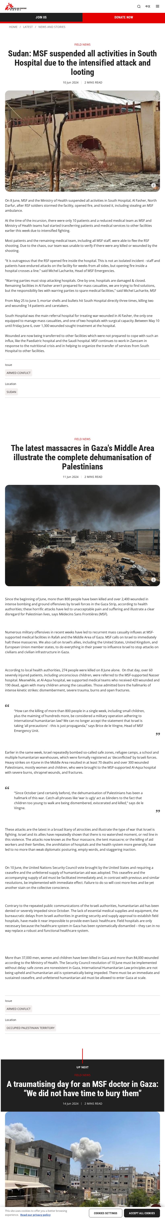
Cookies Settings (105, 1213)
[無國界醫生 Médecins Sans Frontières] (16, 6)
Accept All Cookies (142, 1213)
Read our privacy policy (35, 1215)
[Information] (153, 185)
